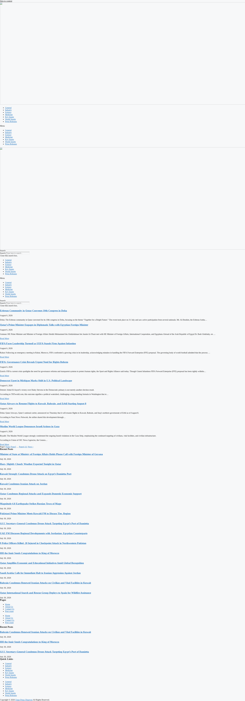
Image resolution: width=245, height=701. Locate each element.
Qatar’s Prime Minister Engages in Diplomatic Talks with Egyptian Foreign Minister (44, 324)
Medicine (9, 115)
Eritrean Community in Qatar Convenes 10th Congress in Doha (33, 310)
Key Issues (9, 117)
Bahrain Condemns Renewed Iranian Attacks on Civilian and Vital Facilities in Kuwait (45, 582)
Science (8, 112)
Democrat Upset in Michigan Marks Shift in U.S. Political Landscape (36, 380)
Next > (30, 447)
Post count (9, 611)
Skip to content (6, 1)
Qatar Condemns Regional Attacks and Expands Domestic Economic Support (41, 493)
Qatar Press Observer (24, 700)
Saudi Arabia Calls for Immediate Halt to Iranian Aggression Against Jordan (40, 573)
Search (2, 253)
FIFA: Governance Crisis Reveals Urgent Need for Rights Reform (34, 362)
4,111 (23, 447)
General (8, 108)
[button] (122, 126)
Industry (8, 110)
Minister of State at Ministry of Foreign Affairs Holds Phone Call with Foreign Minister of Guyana (51, 454)
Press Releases (11, 121)
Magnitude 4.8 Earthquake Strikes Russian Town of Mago (30, 503)
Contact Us (9, 609)
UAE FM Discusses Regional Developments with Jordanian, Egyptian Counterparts (43, 533)
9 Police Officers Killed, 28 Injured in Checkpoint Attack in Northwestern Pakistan (43, 543)
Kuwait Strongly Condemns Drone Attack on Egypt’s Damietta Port (35, 474)
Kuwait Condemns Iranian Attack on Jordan (23, 484)
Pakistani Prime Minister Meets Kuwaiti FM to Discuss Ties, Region (35, 513)
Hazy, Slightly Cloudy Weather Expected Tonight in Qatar (30, 464)
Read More (4, 338)
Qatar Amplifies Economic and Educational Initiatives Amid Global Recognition (42, 563)
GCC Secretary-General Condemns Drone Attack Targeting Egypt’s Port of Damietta (44, 523)
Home (7, 604)
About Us (9, 607)
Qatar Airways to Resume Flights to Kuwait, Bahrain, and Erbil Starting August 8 (43, 403)
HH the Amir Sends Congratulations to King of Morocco (29, 553)
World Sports (10, 119)
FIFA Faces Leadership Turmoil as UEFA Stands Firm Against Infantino (38, 343)
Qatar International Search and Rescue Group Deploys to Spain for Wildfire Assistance (45, 592)
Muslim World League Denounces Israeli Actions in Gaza (29, 426)
